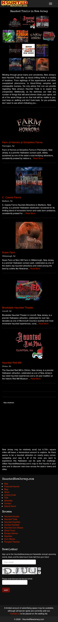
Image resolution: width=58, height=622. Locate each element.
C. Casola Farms (11, 197)
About (6, 492)
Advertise (8, 500)
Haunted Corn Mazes (13, 527)
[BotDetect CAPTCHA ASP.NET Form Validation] (19, 570)
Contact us (15, 613)
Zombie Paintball (11, 524)
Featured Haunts (11, 486)
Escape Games (11, 533)
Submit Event (10, 506)
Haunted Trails (10, 519)
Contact (7, 503)
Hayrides (8, 536)
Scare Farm (8, 252)
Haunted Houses (11, 516)
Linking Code (10, 494)
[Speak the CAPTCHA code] (39, 572)
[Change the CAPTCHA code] (39, 568)
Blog (6, 489)
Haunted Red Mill (12, 362)
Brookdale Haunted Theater (17, 307)
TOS (6, 497)
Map (6, 483)
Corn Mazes (9, 538)
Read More (38, 158)
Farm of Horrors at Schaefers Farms (22, 142)
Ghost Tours (9, 530)
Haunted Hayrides (12, 522)
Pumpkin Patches (12, 541)
